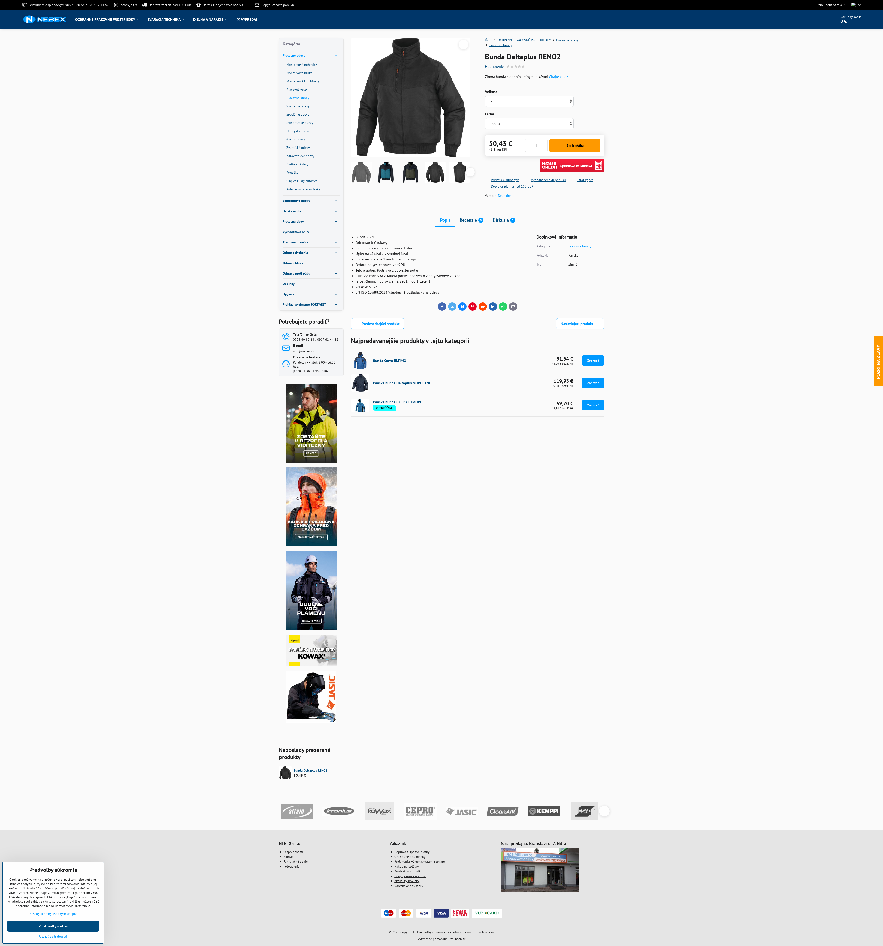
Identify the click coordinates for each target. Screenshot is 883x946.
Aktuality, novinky (406, 881)
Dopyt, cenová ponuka (410, 876)
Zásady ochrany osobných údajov (471, 932)
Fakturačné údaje (295, 861)
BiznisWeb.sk (457, 939)
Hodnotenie (494, 66)
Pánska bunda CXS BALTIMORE (397, 402)
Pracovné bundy (579, 246)
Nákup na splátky (406, 866)
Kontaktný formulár (408, 871)
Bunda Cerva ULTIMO (389, 360)
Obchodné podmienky (409, 857)
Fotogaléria (291, 866)
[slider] (515, 66)
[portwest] (311, 629)
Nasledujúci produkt (577, 323)
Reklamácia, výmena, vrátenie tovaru (419, 861)
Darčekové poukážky (408, 886)
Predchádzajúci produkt (381, 323)
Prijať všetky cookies (53, 926)
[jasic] (311, 722)
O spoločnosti (293, 852)
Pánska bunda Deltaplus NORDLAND (402, 383)
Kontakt (289, 857)
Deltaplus (504, 196)
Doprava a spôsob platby (412, 852)
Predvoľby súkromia (431, 932)
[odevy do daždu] (311, 545)
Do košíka (575, 146)
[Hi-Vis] (311, 461)
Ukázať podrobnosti (53, 936)
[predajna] (540, 891)
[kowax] (311, 664)
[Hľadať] (820, 19)
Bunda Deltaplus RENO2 (310, 770)
